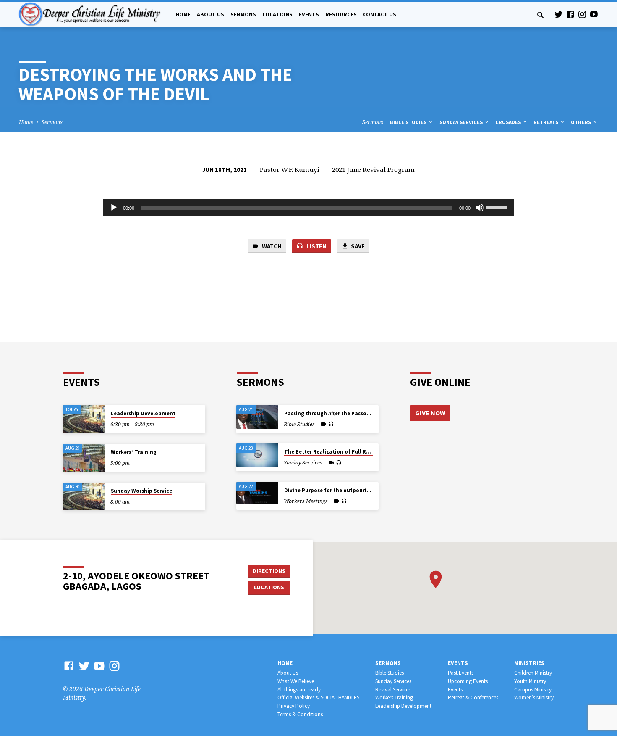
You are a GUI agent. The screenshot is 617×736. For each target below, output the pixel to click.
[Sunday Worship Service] (84, 497)
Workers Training (394, 697)
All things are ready (299, 689)
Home (183, 14)
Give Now (430, 413)
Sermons (243, 14)
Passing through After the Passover (329, 413)
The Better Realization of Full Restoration (339, 451)
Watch (271, 246)
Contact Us (379, 14)
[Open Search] (540, 15)
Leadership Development (143, 413)
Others (581, 122)
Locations (277, 14)
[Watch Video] (323, 424)
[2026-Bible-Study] (257, 417)
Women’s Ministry (534, 697)
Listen (316, 246)
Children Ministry (533, 672)
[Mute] (480, 207)
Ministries (529, 663)
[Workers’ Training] (84, 458)
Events (309, 14)
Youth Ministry (530, 681)
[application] (308, 207)
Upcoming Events (468, 681)
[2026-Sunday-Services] (257, 455)
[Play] (114, 207)
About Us (210, 14)
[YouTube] (594, 14)
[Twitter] (558, 14)
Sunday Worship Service (141, 490)
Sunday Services (461, 122)
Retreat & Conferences (473, 697)
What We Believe (295, 681)
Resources (341, 14)
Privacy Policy (293, 706)
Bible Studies (409, 122)
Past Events (460, 672)
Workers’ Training (134, 452)
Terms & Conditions (300, 714)
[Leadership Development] (84, 419)
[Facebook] (570, 14)
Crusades (508, 122)
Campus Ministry (533, 689)
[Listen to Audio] (331, 424)
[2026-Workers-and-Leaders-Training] (257, 493)
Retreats (546, 122)
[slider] (498, 206)
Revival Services (392, 689)
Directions (269, 571)
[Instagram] (582, 14)
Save (357, 246)
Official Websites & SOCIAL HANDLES (318, 697)
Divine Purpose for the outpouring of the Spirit (345, 490)
